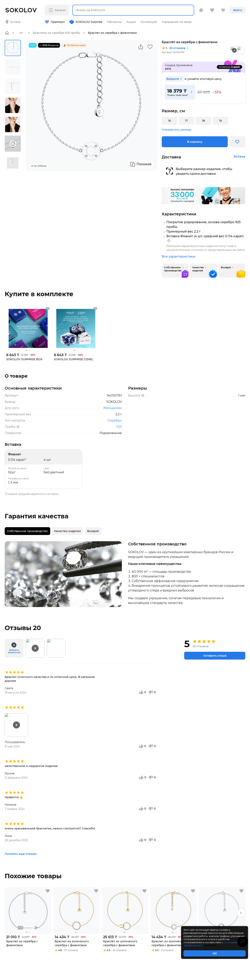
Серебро (114, 420)
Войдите (172, 79)
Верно (21, 19)
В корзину (194, 142)
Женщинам (112, 408)
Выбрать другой (54, 19)
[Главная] (7, 32)
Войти (237, 10)
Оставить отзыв (214, 655)
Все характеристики (178, 256)
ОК (214, 953)
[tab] (27, 531)
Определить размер (176, 129)
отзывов (177, 48)
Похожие (144, 164)
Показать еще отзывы (21, 854)
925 (119, 427)
